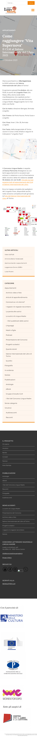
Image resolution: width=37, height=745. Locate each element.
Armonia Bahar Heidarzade (14, 259)
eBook (8, 389)
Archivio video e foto (14, 293)
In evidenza (9, 370)
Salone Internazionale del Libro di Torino (16, 521)
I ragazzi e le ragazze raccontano (18, 307)
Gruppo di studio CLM (14, 394)
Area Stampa (6, 465)
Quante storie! (11, 349)
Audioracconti (11, 413)
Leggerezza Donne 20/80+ (13, 267)
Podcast (9, 335)
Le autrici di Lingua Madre (16, 316)
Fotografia (9, 365)
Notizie (7, 375)
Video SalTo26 (9, 254)
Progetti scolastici (13, 344)
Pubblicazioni (10, 380)
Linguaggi (10, 326)
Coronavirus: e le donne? (15, 302)
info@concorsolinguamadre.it (12, 553)
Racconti (9, 417)
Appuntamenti (10, 288)
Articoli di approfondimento (16, 297)
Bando (4, 453)
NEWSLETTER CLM (8, 584)
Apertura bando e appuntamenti (16, 263)
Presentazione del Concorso (16, 340)
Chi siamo (5, 444)
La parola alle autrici (13, 311)
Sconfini (9, 361)
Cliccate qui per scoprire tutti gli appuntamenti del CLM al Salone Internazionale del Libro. (18, 182)
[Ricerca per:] (17, 3)
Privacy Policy (7, 558)
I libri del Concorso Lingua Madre (18, 399)
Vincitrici (8, 408)
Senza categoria (11, 403)
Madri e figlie (11, 330)
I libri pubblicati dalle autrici (18, 321)
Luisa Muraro (9, 271)
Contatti (5, 457)
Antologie (9, 384)
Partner (5, 461)
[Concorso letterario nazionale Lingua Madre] (10, 13)
